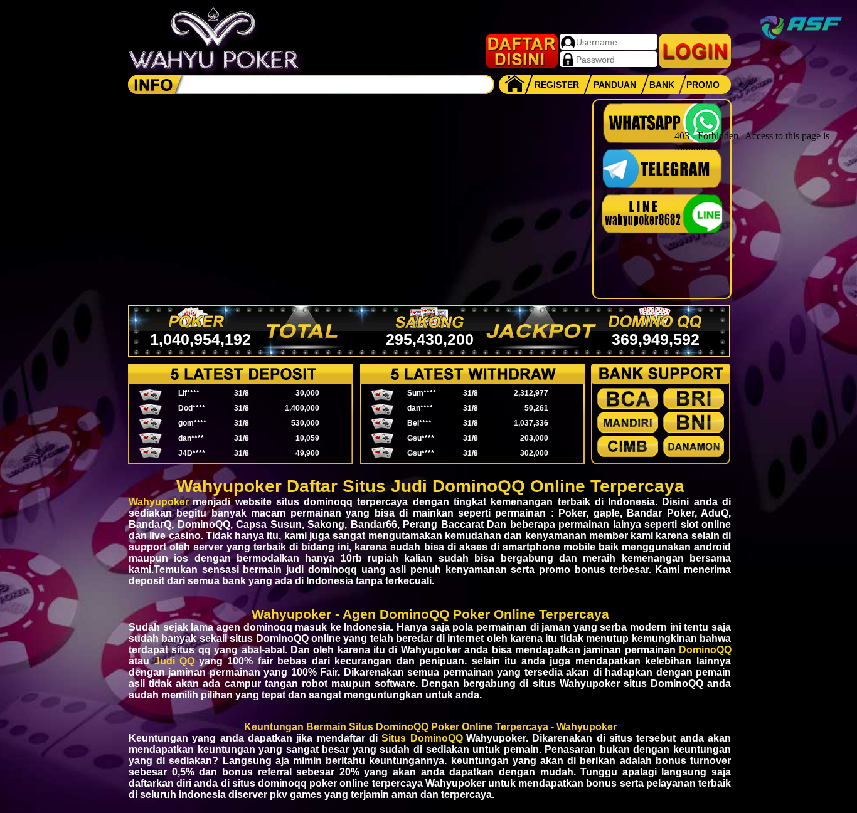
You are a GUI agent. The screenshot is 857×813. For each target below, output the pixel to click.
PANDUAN (615, 85)
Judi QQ (174, 661)
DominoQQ (705, 649)
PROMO (703, 85)
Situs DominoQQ (421, 738)
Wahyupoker (159, 501)
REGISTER (557, 85)
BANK (661, 85)
